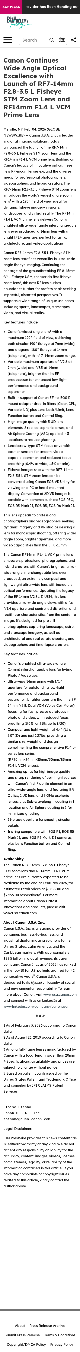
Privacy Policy (61, 1344)
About (20, 1325)
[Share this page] (74, 40)
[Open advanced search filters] (62, 40)
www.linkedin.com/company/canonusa (35, 1006)
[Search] (52, 40)
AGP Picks (11, 7)
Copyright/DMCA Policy (26, 1344)
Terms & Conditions (59, 1335)
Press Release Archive (47, 1325)
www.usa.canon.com (60, 994)
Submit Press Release (22, 1335)
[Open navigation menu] (7, 40)
